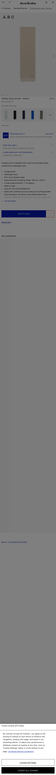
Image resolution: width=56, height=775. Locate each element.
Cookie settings (28, 762)
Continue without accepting (21, 751)
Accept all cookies (28, 770)
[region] (28, 749)
